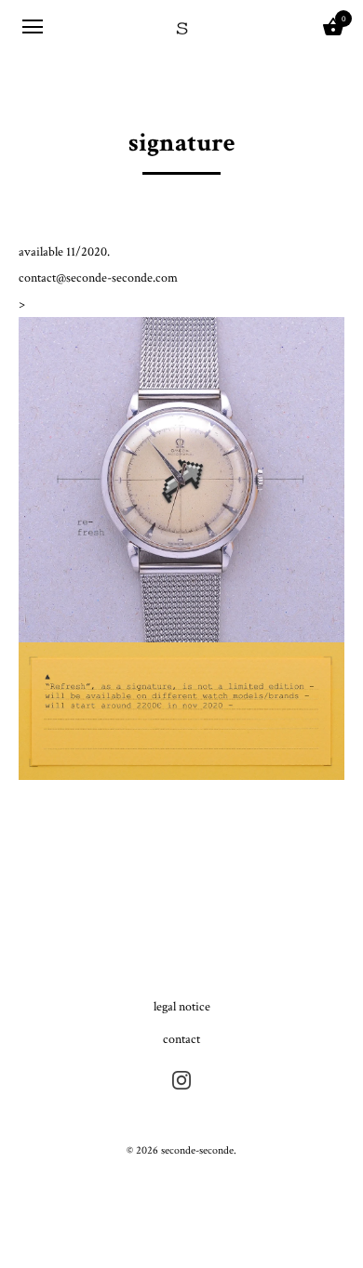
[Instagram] (181, 1078)
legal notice (182, 1006)
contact (181, 1039)
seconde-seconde (197, 1150)
